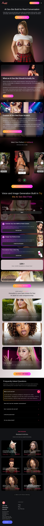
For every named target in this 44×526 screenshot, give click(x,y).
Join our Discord (6, 522)
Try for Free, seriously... (22, 285)
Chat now (4, 171)
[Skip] (19, 180)
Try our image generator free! (12, 131)
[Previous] (2, 163)
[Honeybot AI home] (4, 3)
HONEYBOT (20, 502)
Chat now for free (22, 17)
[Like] (24, 180)
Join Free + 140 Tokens (22, 373)
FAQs (19, 504)
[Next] (42, 163)
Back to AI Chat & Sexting (23, 494)
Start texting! (8, 96)
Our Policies (21, 508)
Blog (19, 506)
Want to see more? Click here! (22, 186)
